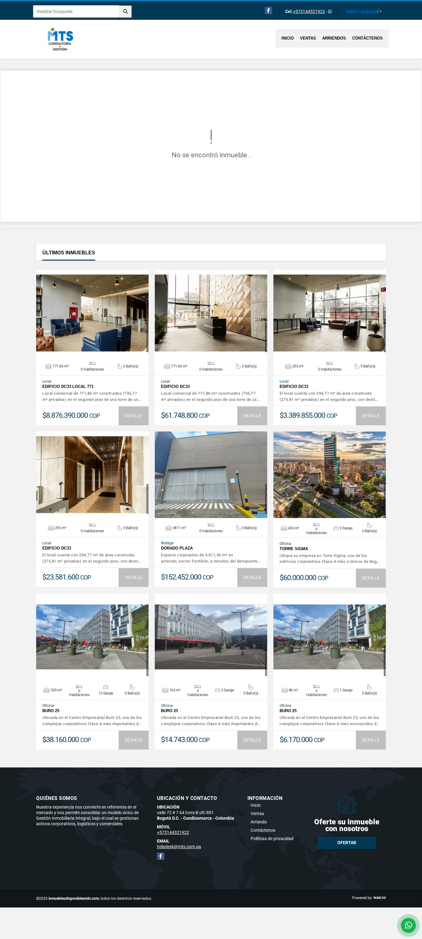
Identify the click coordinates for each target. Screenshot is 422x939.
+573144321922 (309, 11)
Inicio (287, 38)
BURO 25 (50, 710)
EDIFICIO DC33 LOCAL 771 (68, 386)
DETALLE (133, 415)
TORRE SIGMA (294, 548)
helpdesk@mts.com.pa (179, 846)
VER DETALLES (92, 313)
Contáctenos (367, 38)
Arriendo (259, 821)
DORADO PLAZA (177, 548)
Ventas (308, 38)
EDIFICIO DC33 (175, 386)
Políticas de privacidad (272, 838)
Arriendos (334, 38)
